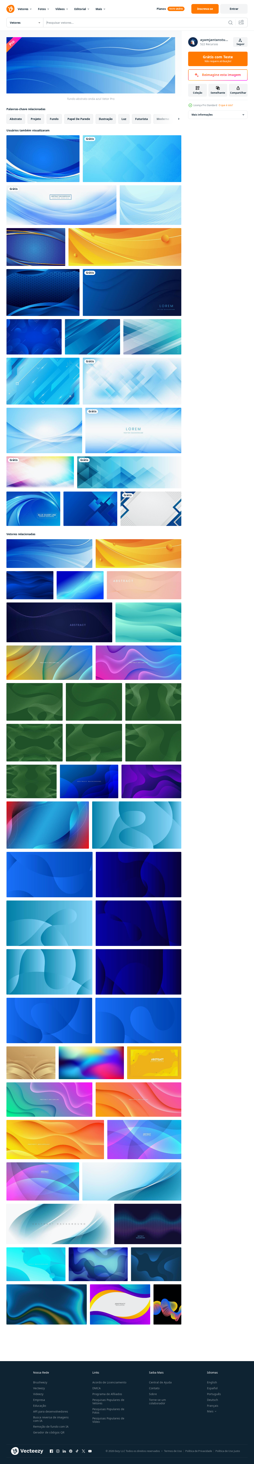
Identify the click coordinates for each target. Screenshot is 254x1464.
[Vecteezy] (10, 9)
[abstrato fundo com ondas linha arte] (167, 1304)
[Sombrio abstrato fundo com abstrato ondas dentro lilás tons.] (59, 622)
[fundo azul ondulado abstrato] (150, 205)
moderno (163, 119)
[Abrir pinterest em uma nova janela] (70, 1451)
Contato (154, 1388)
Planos (161, 9)
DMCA (96, 1388)
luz (123, 119)
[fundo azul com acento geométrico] (35, 247)
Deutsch (212, 1400)
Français (212, 1406)
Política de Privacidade (198, 1451)
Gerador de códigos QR (48, 1432)
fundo (54, 119)
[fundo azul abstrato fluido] (34, 336)
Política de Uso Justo (227, 1451)
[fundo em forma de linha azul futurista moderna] (33, 509)
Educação (39, 1406)
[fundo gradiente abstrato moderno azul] (43, 381)
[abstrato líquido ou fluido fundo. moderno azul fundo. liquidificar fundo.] (46, 1304)
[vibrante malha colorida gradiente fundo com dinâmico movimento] (91, 1062)
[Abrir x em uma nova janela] (83, 1451)
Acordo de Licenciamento (109, 1382)
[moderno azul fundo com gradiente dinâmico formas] (89, 781)
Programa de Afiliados (107, 1394)
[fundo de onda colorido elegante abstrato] (120, 1304)
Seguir (240, 44)
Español (212, 1388)
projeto (36, 119)
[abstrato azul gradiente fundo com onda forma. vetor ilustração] (156, 1264)
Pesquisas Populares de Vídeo (108, 1420)
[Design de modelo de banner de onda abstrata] (61, 205)
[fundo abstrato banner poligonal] (129, 472)
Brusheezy (40, 1382)
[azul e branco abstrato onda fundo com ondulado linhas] (131, 1181)
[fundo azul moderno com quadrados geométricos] (90, 509)
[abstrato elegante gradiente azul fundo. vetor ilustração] (136, 825)
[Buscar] (230, 22)
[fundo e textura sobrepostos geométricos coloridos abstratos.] (40, 472)
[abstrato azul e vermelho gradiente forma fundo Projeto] (47, 825)
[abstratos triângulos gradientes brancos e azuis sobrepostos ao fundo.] (133, 430)
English (212, 1382)
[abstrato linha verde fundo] (34, 702)
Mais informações (202, 114)
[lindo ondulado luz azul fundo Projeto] (35, 1264)
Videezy (38, 1394)
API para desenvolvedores (50, 1411)
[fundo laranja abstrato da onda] (124, 247)
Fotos (42, 9)
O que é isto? (226, 105)
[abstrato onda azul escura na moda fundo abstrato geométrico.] (132, 292)
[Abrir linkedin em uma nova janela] (64, 1451)
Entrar (234, 9)
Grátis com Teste (218, 59)
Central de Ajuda (160, 1382)
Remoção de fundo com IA (50, 1426)
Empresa (39, 1400)
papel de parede (78, 119)
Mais (99, 9)
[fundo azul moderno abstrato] (92, 336)
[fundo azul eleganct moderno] (43, 158)
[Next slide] (175, 119)
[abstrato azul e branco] (44, 430)
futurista (141, 119)
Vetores (23, 9)
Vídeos (60, 9)
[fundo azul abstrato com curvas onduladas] (43, 292)
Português (214, 1394)
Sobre (153, 1394)
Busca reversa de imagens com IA (51, 1419)
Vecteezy (39, 1388)
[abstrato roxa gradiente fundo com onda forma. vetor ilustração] (151, 781)
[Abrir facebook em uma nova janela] (51, 1451)
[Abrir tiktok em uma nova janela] (77, 1451)
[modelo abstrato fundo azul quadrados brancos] (132, 158)
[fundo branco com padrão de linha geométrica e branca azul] (150, 509)
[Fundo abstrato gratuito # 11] (152, 336)
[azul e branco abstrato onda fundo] (58, 1224)
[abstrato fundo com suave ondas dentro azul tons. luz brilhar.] (80, 585)
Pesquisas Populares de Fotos (108, 1410)
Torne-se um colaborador (157, 1401)
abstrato (16, 119)
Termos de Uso (173, 1451)
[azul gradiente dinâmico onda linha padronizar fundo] (29, 585)
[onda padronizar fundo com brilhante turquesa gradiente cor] (148, 622)
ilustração (106, 119)
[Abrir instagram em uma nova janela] (57, 1451)
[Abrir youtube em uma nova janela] (90, 1451)
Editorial (80, 9)
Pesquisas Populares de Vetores (108, 1401)
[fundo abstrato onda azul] (49, 553)
